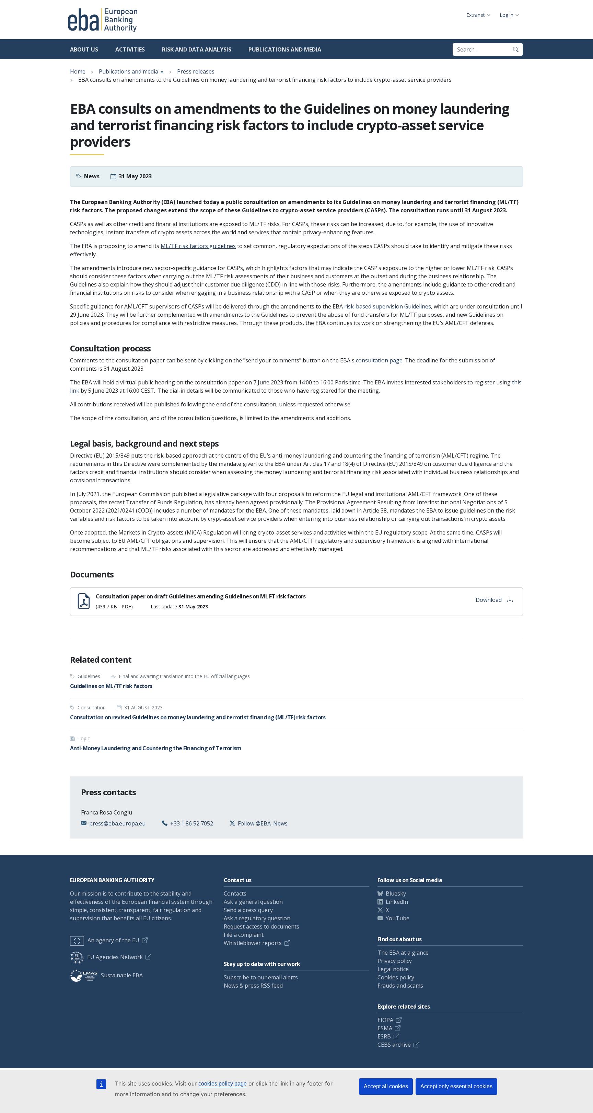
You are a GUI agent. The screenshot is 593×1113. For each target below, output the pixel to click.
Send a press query (248, 910)
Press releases (195, 71)
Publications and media (284, 49)
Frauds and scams (400, 985)
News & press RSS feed (253, 985)
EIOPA (385, 1020)
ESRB (384, 1036)
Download (489, 600)
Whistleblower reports (253, 943)
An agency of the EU (113, 940)
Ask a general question (253, 902)
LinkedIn (397, 902)
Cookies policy (395, 977)
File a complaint (244, 934)
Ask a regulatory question (257, 918)
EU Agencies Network (115, 957)
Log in (506, 15)
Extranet (475, 15)
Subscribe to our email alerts (261, 977)
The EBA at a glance (403, 952)
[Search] (516, 49)
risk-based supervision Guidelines (387, 306)
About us (84, 49)
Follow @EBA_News (263, 823)
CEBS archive (394, 1044)
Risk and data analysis (196, 49)
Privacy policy (394, 961)
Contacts (235, 893)
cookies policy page (222, 1084)
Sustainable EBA (122, 975)
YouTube (397, 918)
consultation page (379, 360)
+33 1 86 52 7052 (191, 823)
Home (77, 71)
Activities (130, 49)
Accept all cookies (386, 1086)
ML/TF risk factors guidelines (198, 246)
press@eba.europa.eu (117, 823)
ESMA (384, 1028)
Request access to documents (261, 926)
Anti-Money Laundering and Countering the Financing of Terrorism (156, 748)
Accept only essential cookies (456, 1086)
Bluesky (396, 893)
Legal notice (393, 969)
